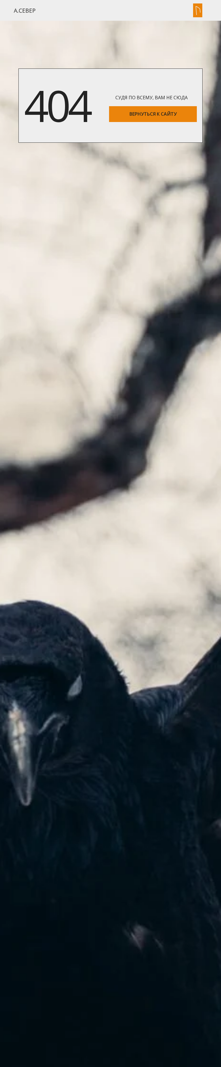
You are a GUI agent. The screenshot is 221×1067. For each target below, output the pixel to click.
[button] (197, 10)
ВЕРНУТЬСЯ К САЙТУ (153, 114)
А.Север (25, 10)
